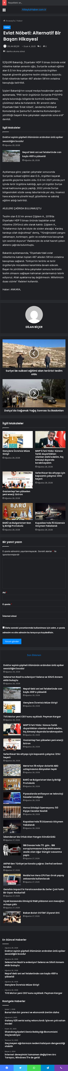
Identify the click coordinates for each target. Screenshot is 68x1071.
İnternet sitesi (10, 616)
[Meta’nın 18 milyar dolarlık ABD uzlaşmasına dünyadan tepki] (12, 770)
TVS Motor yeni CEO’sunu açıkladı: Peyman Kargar (32, 716)
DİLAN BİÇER (13, 46)
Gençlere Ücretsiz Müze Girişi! (16, 452)
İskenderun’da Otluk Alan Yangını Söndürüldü (29, 836)
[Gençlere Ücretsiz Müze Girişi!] (18, 439)
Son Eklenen (34, 655)
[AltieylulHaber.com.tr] (34, 9)
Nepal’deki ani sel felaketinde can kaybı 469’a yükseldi (34, 2)
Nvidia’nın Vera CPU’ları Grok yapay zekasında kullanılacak (43, 877)
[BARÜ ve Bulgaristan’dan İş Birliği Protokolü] (18, 511)
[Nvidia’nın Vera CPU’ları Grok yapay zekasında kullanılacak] (12, 880)
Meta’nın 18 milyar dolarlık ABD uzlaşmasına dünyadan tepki (40, 767)
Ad (5, 592)
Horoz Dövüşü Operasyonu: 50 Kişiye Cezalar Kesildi (40, 809)
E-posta (7, 604)
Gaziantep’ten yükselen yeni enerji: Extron (16, 493)
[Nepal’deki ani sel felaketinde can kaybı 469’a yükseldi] (11, 156)
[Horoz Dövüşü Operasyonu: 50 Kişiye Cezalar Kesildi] (12, 812)
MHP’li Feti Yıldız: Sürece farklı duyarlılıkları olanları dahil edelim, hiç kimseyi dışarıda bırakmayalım (49, 456)
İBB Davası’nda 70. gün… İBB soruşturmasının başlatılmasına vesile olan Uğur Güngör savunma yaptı (42, 850)
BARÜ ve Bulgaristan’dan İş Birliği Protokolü (17, 524)
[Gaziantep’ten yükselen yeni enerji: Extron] (18, 479)
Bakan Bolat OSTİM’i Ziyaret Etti (41, 912)
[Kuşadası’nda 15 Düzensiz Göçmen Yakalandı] (50, 511)
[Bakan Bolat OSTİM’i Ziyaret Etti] (12, 917)
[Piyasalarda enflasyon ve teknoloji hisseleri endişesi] (12, 798)
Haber (20, 20)
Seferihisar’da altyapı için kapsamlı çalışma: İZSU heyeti (50, 475)
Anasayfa (10, 20)
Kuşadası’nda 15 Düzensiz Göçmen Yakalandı (50, 524)
